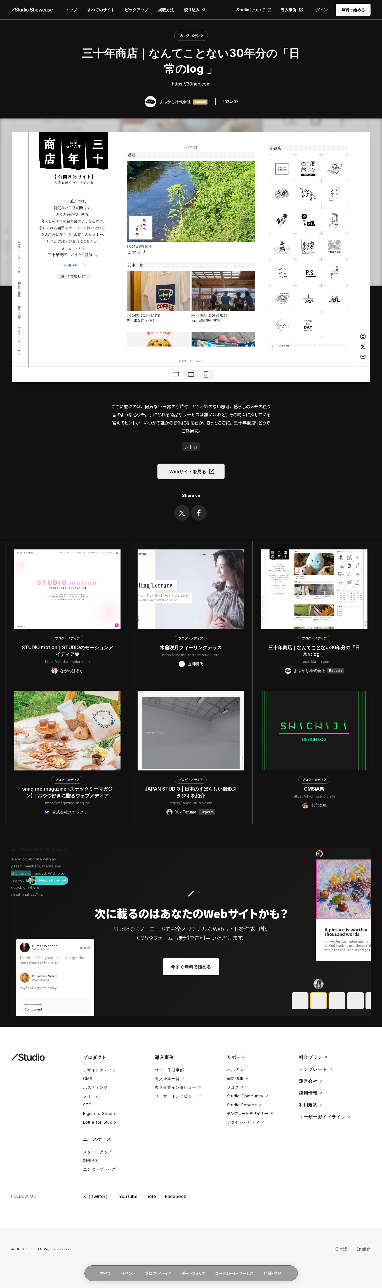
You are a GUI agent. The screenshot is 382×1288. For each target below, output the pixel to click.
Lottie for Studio (99, 1122)
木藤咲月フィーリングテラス (191, 647)
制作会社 (91, 1160)
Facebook (175, 1196)
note (151, 1196)
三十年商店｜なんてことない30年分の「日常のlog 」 (314, 651)
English (364, 1249)
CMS (87, 1078)
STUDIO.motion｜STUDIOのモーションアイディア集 (67, 651)
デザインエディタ (99, 1070)
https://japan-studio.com (190, 803)
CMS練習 (314, 789)
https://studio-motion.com (67, 661)
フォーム (91, 1096)
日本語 (341, 1249)
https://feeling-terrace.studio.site (191, 655)
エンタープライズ (99, 1169)
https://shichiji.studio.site (314, 796)
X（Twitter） (96, 1196)
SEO (87, 1104)
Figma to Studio (99, 1113)
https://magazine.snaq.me (67, 803)
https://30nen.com (191, 84)
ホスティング (95, 1087)
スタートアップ (97, 1151)
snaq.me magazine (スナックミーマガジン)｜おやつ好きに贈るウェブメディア (67, 792)
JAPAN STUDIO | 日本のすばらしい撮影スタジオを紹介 (191, 792)
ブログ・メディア (191, 35)
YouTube (128, 1196)
